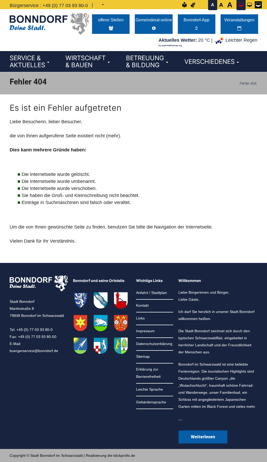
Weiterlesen (203, 437)
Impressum (145, 331)
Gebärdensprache (151, 402)
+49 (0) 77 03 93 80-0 (65, 5)
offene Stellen (111, 19)
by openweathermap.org (170, 45)
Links (140, 318)
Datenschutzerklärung (154, 344)
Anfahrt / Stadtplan (151, 293)
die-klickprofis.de (121, 455)
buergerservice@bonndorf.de (34, 351)
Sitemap (143, 356)
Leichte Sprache (149, 389)
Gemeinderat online (154, 19)
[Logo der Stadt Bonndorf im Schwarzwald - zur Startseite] (49, 22)
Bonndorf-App (196, 19)
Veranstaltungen (239, 19)
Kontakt (142, 305)
